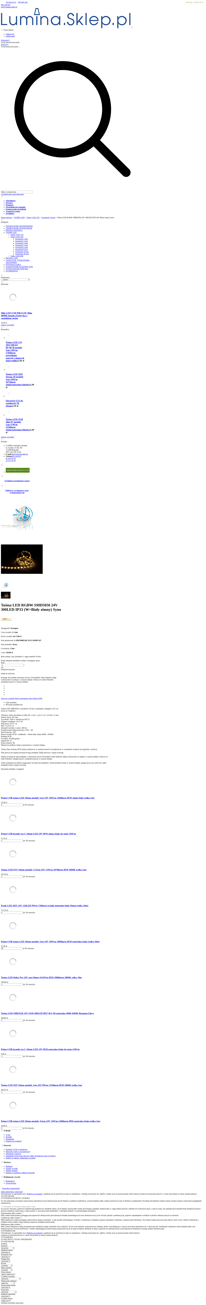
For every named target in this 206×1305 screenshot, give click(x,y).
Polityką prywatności (35, 1194)
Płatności (9, 1166)
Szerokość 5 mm (21, 245)
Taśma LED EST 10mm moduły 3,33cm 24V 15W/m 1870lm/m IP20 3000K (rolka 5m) (43, 869)
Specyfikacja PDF (35, 698)
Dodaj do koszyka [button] (8, 669)
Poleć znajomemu (21, 698)
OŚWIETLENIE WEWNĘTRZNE (19, 226)
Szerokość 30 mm (22, 254)
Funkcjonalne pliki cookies (11, 1213)
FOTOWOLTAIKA (13, 265)
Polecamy (4, 284)
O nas (8, 1135)
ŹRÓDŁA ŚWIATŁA (14, 230)
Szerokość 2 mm (21, 239)
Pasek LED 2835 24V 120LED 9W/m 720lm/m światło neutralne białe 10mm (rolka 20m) (44, 905)
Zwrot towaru (11, 1183)
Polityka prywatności (14, 1141)
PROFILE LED (12, 258)
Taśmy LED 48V (17, 256)
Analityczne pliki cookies (10, 1218)
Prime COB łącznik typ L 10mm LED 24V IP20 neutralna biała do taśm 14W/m (40, 1049)
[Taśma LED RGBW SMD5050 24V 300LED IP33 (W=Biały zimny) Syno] (22, 537)
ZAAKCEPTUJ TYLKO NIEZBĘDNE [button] (16, 1239)
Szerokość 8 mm (21, 250)
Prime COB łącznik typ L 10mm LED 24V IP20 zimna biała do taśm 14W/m (38, 834)
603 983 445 (23, 2)
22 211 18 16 (11, 461)
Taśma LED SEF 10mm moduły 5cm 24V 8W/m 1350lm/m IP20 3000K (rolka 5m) (41, 1085)
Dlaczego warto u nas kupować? (18, 1152)
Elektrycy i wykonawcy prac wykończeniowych (17, 491)
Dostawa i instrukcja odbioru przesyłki (20, 1173)
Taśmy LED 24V (17, 237)
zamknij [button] (4, 1244)
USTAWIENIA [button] (7, 1237)
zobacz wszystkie (7, 325)
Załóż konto (10, 36)
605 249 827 (5, 5)
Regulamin (10, 1139)
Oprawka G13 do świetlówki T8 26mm (14, 403)
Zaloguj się (10, 34)
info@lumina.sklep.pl (9, 7)
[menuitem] (75, 201)
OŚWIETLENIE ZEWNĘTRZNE (19, 228)
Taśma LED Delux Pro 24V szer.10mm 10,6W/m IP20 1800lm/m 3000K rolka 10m (41, 977)
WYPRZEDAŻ (12, 271)
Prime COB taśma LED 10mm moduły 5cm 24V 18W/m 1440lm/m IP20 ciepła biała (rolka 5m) (47, 798)
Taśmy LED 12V (17, 235)
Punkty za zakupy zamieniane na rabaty (21, 1158)
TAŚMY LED (11, 232)
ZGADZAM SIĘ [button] (7, 1196)
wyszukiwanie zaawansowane (12, 194)
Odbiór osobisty (12, 1171)
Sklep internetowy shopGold (12, 1192)
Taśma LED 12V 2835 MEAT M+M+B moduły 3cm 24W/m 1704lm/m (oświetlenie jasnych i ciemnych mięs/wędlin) (15, 351)
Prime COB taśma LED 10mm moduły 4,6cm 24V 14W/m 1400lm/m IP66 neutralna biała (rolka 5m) (50, 1121)
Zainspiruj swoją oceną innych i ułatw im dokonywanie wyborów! (31, 1156)
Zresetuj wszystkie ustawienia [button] (12, 1303)
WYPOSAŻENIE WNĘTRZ (17, 269)
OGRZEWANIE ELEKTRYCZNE (19, 267)
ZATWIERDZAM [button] (8, 1231)
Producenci (5, 277)
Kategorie (4, 222)
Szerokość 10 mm (22, 252)
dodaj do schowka (8, 674)
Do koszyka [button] (29, 805)
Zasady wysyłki (12, 1168)
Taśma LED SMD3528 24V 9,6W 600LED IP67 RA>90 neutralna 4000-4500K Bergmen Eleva (47, 1013)
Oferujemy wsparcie (13, 1154)
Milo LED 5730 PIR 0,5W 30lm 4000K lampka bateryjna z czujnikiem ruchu (16, 316)
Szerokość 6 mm (21, 247)
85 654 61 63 (11, 2)
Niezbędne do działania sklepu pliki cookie (19, 1207)
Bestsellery (5, 329)
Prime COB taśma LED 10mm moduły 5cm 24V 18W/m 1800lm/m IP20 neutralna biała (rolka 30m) (50, 941)
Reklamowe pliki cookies (10, 1224)
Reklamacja (10, 1181)
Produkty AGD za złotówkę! (16, 1149)
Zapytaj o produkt (7, 698)
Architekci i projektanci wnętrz (17, 481)
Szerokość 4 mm (21, 243)
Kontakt (4, 442)
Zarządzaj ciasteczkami (11, 1188)
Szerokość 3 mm (21, 241)
